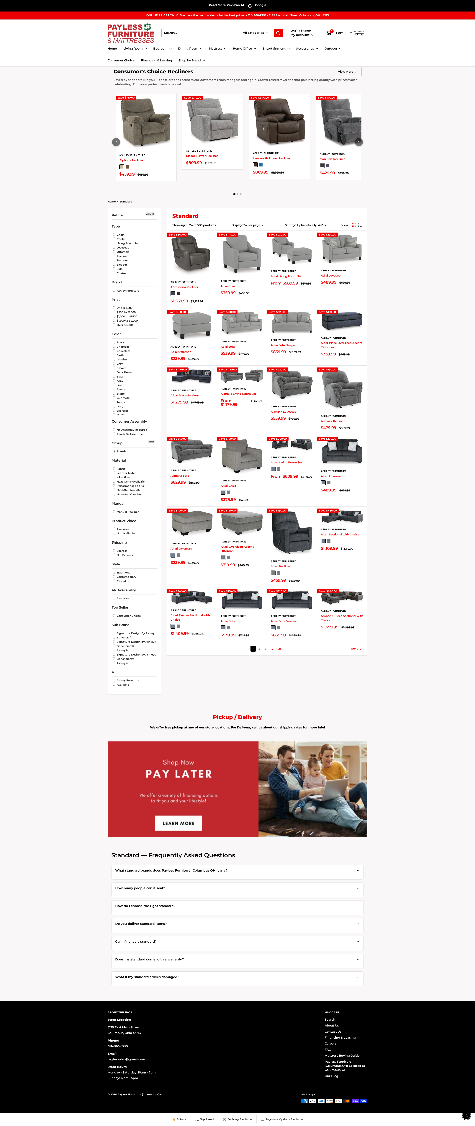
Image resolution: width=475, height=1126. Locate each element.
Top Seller (120, 607)
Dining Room (188, 48)
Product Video (124, 521)
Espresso (122, 410)
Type (116, 226)
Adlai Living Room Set (286, 276)
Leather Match (126, 473)
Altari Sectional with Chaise (340, 534)
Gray (119, 363)
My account (300, 35)
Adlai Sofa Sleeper (283, 345)
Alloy (119, 381)
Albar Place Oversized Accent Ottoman (341, 345)
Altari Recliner (280, 566)
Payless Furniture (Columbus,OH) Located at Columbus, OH (345, 1066)
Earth (120, 355)
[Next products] (359, 142)
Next (354, 648)
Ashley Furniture (132, 155)
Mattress (215, 48)
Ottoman (122, 252)
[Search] (278, 33)
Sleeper (121, 264)
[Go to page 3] (241, 194)
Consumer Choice (121, 60)
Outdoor (331, 48)
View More (345, 71)
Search (330, 1019)
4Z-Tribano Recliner (184, 287)
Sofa (119, 269)
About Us (332, 1025)
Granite (121, 359)
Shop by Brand (189, 60)
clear (151, 441)
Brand (117, 282)
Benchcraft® (125, 646)
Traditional (123, 572)
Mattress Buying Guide (342, 1055)
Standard (125, 201)
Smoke (121, 368)
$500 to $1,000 (126, 312)
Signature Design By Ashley (135, 633)
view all (150, 214)
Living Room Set (127, 243)
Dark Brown (124, 372)
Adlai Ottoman (181, 352)
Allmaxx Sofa (180, 475)
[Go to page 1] (234, 194)
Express (121, 551)
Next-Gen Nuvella (128, 490)
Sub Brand (121, 625)
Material (119, 460)
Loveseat (122, 247)
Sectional (122, 260)
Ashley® (122, 650)
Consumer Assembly (129, 421)
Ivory (119, 406)
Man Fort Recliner (332, 159)
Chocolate (123, 351)
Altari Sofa (228, 621)
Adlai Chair (228, 286)
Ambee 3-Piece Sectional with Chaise (342, 618)
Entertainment (274, 48)
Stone (120, 393)
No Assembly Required (132, 430)
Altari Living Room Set (286, 462)
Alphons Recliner (131, 160)
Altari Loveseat (331, 476)
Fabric (120, 468)
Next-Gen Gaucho (128, 494)
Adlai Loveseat (331, 275)
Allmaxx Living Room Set (238, 394)
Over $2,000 (124, 325)
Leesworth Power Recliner (271, 158)
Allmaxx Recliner (333, 421)
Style (116, 564)
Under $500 (124, 308)
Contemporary (126, 576)
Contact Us (333, 1031)
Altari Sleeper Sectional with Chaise (190, 617)
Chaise (121, 273)
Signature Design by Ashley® (136, 641)
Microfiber (123, 477)
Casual (121, 581)
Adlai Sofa (228, 346)
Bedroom (160, 48)
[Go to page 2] (237, 194)
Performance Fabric (130, 486)
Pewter (121, 389)
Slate (120, 376)
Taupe (120, 402)
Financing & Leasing (156, 60)
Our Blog (331, 1076)
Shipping (119, 542)
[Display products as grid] (354, 225)
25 (280, 649)
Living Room (133, 48)
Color (116, 334)
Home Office (242, 48)
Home (112, 48)
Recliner (122, 256)
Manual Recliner (127, 512)
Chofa (120, 239)
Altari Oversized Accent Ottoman (237, 549)
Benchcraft (124, 637)
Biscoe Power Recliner (202, 156)
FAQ (328, 1049)
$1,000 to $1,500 (126, 316)
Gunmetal (123, 398)
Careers (330, 1043)
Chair (120, 234)
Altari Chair (228, 485)
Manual (118, 503)
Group (117, 443)
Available (122, 529)
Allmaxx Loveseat (283, 411)
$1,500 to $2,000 (127, 320)
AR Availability (124, 590)
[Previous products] (116, 142)
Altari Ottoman (181, 548)
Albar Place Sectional (185, 395)
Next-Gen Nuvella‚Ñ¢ (130, 481)
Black (120, 342)
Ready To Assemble (129, 434)
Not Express (124, 555)
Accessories (305, 48)
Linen (120, 385)
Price (116, 300)
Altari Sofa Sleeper (283, 621)
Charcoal (122, 346)
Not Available (125, 533)
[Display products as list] (360, 225)
